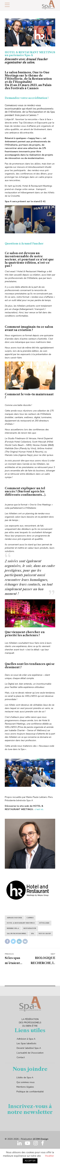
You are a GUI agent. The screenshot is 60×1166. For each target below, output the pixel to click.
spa (32, 934)
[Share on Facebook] (7, 941)
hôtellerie (44, 923)
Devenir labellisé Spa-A (29, 1048)
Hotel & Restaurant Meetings (21, 923)
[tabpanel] (30, 32)
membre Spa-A (13, 928)
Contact (21, 1057)
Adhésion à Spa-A (26, 1038)
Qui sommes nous (25, 1082)
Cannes (30, 918)
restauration (30, 928)
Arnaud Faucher (14, 918)
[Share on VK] (25, 941)
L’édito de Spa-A (24, 1077)
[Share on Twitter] (13, 941)
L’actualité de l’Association (30, 1052)
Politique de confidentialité (30, 1091)
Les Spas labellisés (26, 1043)
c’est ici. (39, 809)
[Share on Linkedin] (19, 941)
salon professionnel (16, 934)
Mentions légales (25, 1086)
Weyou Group (45, 934)
